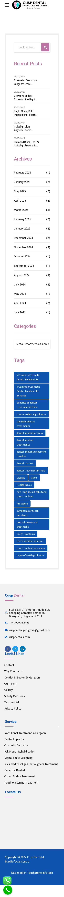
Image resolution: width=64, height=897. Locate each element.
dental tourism (25, 463)
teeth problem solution (30, 541)
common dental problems (31, 414)
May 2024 (20, 294)
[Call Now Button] (7, 890)
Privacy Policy (12, 708)
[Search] (45, 47)
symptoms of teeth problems (28, 513)
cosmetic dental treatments (26, 423)
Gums (34, 477)
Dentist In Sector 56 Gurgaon (22, 677)
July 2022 (20, 312)
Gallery (8, 690)
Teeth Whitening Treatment (21, 782)
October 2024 (22, 256)
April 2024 (20, 303)
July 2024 (20, 284)
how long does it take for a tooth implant (31, 494)
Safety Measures (14, 696)
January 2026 (22, 182)
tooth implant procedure (31, 548)
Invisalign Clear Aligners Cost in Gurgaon (22, 128)
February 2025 (22, 219)
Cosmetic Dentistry (16, 745)
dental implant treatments (25, 442)
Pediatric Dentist (14, 770)
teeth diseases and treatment (27, 524)
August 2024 (22, 275)
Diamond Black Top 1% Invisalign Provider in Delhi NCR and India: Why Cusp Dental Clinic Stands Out (26, 143)
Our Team (10, 683)
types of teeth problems (30, 555)
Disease (21, 477)
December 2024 (23, 238)
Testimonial (11, 702)
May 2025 (20, 191)
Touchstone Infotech (40, 873)
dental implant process (30, 433)
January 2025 (22, 228)
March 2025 (21, 210)
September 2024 (24, 266)
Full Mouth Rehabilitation (19, 751)
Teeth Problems (26, 534)
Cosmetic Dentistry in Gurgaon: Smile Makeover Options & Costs (26, 82)
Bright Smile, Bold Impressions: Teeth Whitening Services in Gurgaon (26, 113)
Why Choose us (13, 671)
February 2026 (22, 173)
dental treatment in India (31, 470)
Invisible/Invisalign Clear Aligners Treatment (31, 764)
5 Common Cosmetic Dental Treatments (28, 377)
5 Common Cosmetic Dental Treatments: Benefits (28, 391)
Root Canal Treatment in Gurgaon (25, 733)
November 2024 (23, 247)
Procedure (22, 503)
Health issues (24, 484)
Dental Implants (14, 739)
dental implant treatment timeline (31, 454)
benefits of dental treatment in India (27, 405)
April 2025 (20, 201)
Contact (9, 665)
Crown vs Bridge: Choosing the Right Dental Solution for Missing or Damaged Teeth (25, 97)
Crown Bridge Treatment (19, 776)
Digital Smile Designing (18, 758)
